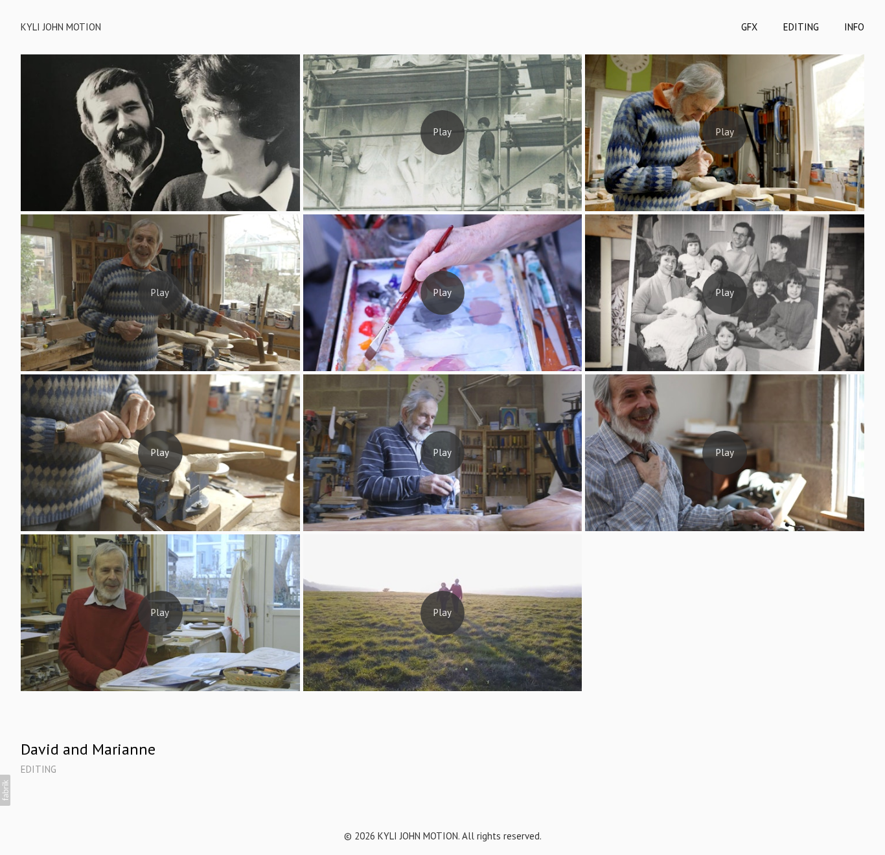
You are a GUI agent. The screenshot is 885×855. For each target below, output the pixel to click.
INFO (854, 27)
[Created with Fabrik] (5, 790)
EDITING (801, 27)
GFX (749, 27)
